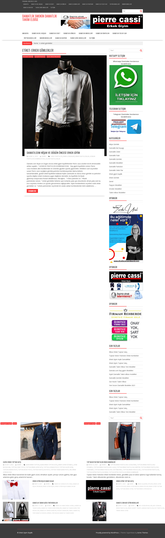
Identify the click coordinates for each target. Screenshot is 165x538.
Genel (111, 181)
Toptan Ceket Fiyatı (18, 467)
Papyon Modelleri (115, 4)
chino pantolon (56, 156)
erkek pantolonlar (82, 156)
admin (43, 156)
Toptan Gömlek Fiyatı (51, 467)
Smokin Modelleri (127, 4)
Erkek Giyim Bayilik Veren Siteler (137, 486)
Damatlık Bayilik (28, 7)
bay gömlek (157, 505)
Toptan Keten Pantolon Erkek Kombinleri (124, 356)
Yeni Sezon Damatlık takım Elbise (63, 513)
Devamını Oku (32, 191)
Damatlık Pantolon (87, 4)
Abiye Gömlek (114, 144)
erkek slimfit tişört (134, 508)
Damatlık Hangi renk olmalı (64, 505)
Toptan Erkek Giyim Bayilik (143, 489)
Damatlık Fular (114, 155)
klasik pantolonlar (53, 159)
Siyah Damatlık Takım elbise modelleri (123, 374)
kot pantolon (159, 508)
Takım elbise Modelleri (41, 7)
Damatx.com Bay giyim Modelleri (121, 370)
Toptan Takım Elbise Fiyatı (60, 470)
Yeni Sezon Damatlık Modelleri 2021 (122, 385)
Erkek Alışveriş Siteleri (145, 484)
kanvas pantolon (148, 508)
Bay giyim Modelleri (145, 505)
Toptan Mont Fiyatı (25, 470)
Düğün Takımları (62, 510)
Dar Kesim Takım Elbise (117, 382)
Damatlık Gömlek (61, 4)
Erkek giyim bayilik (115, 174)
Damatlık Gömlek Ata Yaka (63, 484)
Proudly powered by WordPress (107, 533)
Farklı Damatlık (74, 510)
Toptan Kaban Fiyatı (10, 470)
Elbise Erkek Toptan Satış (118, 352)
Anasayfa (26, 4)
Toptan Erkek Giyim (126, 489)
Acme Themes (142, 533)
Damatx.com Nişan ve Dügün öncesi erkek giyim (53, 153)
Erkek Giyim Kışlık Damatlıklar (119, 359)
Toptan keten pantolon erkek (97, 472)
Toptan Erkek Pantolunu (132, 470)
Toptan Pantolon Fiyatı (41, 470)
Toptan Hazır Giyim (66, 467)
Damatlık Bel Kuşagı (37, 4)
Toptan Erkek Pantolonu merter (128, 467)
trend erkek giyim (122, 510)
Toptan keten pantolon (150, 470)
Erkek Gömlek (114, 178)
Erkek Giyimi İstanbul (65, 465)
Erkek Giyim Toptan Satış (118, 363)
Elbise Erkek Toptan (32, 465)
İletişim (53, 7)
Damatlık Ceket (49, 4)
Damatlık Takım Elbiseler (48, 510)
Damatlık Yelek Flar (101, 4)
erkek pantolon (121, 508)
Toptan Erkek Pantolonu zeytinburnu (108, 470)
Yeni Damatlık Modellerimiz (42, 513)
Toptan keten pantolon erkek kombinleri (123, 472)
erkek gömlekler (69, 156)
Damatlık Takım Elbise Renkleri (51, 508)
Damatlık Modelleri (74, 4)
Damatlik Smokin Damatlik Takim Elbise (39, 18)
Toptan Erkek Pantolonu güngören (123, 465)
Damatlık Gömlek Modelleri (119, 378)
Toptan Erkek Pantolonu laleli (105, 467)
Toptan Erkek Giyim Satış (34, 467)
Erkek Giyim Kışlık (48, 486)
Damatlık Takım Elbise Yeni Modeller (122, 367)
